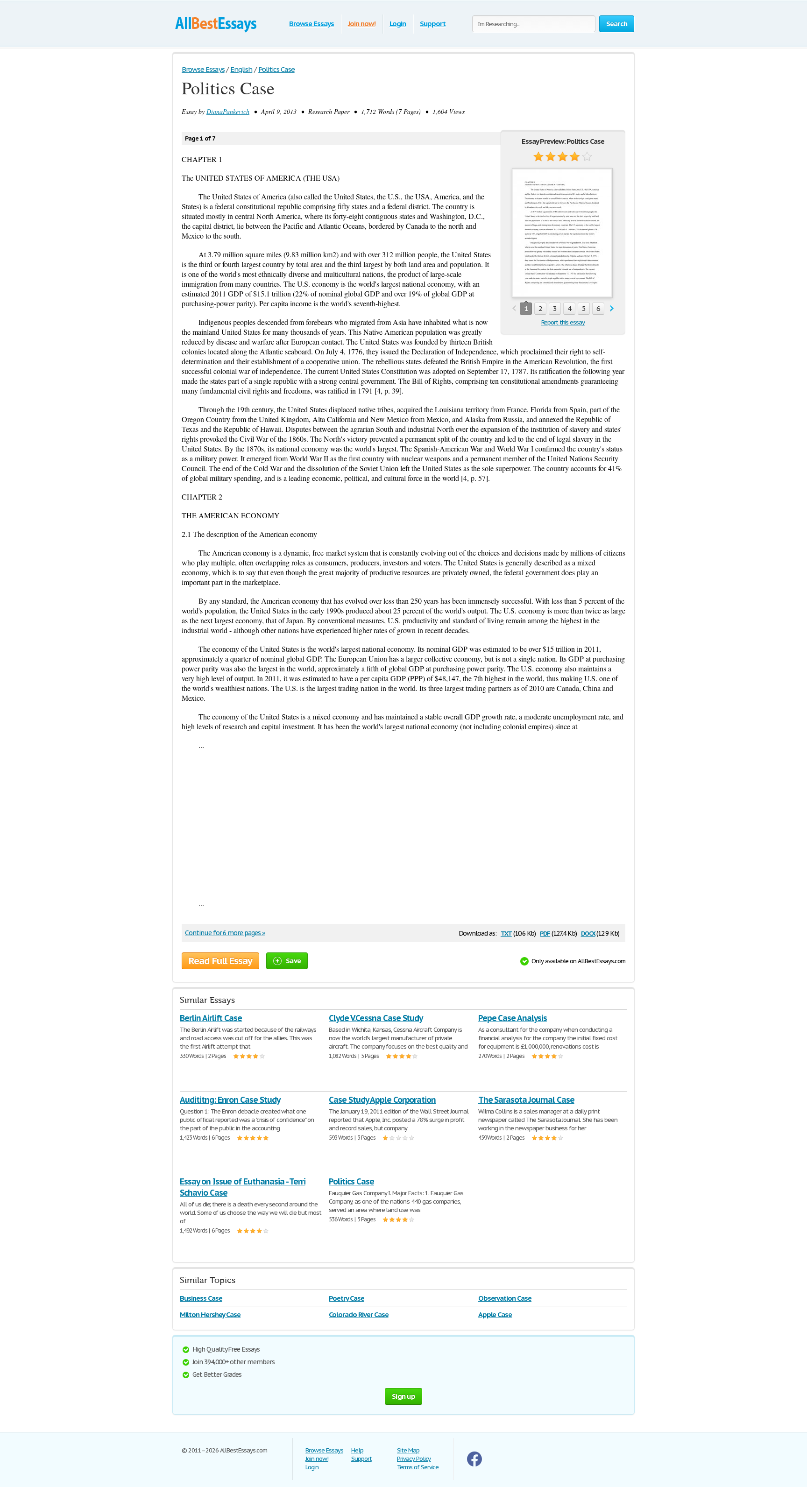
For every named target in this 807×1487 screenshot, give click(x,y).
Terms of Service (418, 1467)
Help (357, 1450)
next (612, 308)
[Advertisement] (403, 824)
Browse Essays (311, 23)
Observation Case (504, 1298)
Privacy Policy (414, 1459)
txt (506, 932)
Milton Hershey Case (210, 1314)
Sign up (403, 1396)
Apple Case (495, 1314)
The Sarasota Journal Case (526, 1099)
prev (514, 308)
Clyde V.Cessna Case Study (376, 1018)
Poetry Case (346, 1298)
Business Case (201, 1298)
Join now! (361, 23)
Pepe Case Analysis (512, 1018)
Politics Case (351, 1181)
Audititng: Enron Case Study (230, 1099)
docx (588, 932)
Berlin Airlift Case (211, 1018)
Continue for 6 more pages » (225, 933)
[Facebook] (474, 1464)
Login (397, 23)
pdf (545, 932)
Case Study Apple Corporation (382, 1099)
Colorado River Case (358, 1314)
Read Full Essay (220, 961)
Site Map (408, 1450)
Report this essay (563, 322)
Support (433, 23)
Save (293, 960)
